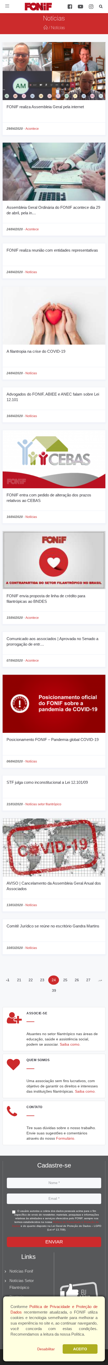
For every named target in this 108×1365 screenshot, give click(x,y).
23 (42, 980)
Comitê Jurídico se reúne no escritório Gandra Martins (53, 926)
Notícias (31, 272)
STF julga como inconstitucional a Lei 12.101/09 (47, 782)
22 (31, 980)
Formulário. (65, 1138)
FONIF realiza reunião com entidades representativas (52, 250)
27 (88, 980)
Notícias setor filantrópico (43, 804)
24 (54, 980)
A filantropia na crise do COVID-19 (36, 351)
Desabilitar (46, 1349)
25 (65, 980)
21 (19, 980)
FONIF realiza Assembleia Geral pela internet (45, 107)
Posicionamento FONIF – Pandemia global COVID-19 (53, 739)
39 (54, 990)
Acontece (32, 129)
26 (77, 980)
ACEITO (80, 1349)
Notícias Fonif (21, 1271)
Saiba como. (70, 1044)
